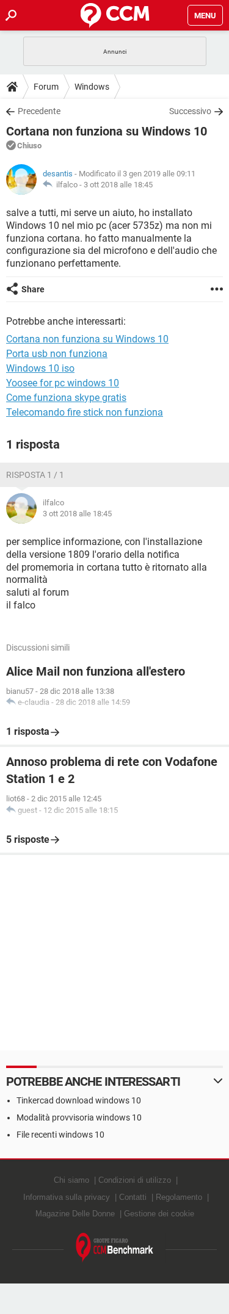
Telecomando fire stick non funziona (84, 412)
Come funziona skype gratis (66, 397)
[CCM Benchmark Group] (115, 1248)
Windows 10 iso (40, 368)
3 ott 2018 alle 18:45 (118, 184)
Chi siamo (71, 1180)
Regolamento (179, 1197)
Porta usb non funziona (56, 353)
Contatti (133, 1197)
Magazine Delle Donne (75, 1213)
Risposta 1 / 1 (35, 475)
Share (33, 289)
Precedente (39, 111)
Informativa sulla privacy (66, 1197)
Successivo (190, 111)
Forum (46, 87)
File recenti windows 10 (60, 1134)
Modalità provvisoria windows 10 (79, 1117)
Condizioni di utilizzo (134, 1180)
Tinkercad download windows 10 (78, 1100)
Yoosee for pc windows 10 (62, 383)
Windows (92, 87)
